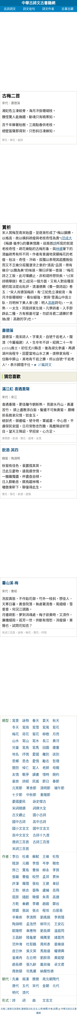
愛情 (35, 761)
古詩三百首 (41, 842)
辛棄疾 (17, 917)
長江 (45, 741)
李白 (15, 857)
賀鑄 (15, 910)
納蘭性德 (47, 971)
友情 (38, 438)
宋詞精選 (19, 808)
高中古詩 (39, 822)
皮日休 (17, 951)
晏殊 (35, 890)
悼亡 (25, 768)
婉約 (56, 775)
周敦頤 (17, 971)
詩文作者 (48, 8)
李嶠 (35, 904)
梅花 (12, 140)
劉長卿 (45, 931)
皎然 (35, 877)
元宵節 (17, 788)
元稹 (25, 863)
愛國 (35, 754)
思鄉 (15, 761)
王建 (45, 884)
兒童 (15, 748)
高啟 (51, 303)
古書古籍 (67, 8)
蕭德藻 (15, 103)
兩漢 (25, 979)
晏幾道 (59, 944)
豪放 (15, 781)
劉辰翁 (45, 958)
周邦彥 (45, 944)
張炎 (35, 910)
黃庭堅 (59, 958)
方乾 (15, 904)
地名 (15, 754)
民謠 (35, 781)
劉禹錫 (45, 917)
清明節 (45, 788)
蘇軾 (35, 857)
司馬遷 (31, 971)
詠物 (20, 632)
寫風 (45, 727)
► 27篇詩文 (43, 365)
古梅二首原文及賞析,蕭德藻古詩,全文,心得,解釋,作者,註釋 (29, 1009)
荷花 (25, 734)
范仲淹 (17, 944)
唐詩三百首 (20, 842)
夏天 (45, 721)
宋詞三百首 (8, 632)
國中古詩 (19, 822)
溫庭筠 (59, 931)
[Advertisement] (38, 50)
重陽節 (6, 438)
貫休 (56, 877)
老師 (45, 768)
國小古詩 (39, 815)
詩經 (25, 781)
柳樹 (45, 734)
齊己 (15, 870)
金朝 (45, 986)
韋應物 (31, 931)
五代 (25, 986)
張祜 (35, 884)
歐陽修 (17, 931)
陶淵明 (15, 458)
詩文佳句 (29, 8)
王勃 (15, 890)
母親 (56, 768)
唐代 (15, 986)
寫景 (15, 721)
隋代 (56, 979)
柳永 (45, 870)
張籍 (15, 877)
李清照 (31, 917)
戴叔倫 (45, 964)
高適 (56, 897)
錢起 (25, 897)
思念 (25, 761)
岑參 (45, 863)
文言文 (47, 1000)
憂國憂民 (19, 801)
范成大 (67, 238)
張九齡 (31, 964)
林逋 (59, 249)
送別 (56, 754)
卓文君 (59, 964)
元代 (56, 986)
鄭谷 (56, 904)
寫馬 (35, 748)
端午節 (59, 788)
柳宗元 (45, 924)
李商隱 (59, 917)
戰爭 (25, 775)
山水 (15, 741)
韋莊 (56, 884)
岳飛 (56, 890)
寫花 (56, 727)
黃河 (56, 741)
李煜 (35, 863)
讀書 (35, 775)
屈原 (15, 897)
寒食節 (31, 788)
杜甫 (25, 857)
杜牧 (56, 857)
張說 (25, 910)
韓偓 (35, 897)
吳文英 (31, 951)
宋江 (14, 397)
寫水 (35, 741)
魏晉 (5, 458)
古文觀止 (19, 815)
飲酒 (15, 438)
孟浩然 (31, 924)
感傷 (28, 494)
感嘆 (30, 438)
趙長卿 (17, 964)
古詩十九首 (41, 835)
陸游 (15, 863)
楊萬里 (45, 937)
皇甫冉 (17, 958)
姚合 (25, 890)
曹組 (14, 591)
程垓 (45, 910)
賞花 (4, 140)
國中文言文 (41, 828)
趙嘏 (45, 904)
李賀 (56, 870)
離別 (45, 754)
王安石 (59, 924)
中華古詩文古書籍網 (38, 3)
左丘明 (31, 958)
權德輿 (59, 951)
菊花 (12, 494)
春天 (35, 721)
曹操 (35, 870)
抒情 (44, 632)
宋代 (5, 103)
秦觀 (25, 904)
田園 (45, 748)
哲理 (56, 761)
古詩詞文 (10, 8)
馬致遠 (45, 951)
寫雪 (35, 727)
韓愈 (56, 863)
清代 (25, 993)
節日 (45, 781)
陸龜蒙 (31, 937)
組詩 (20, 140)
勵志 (45, 761)
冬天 (15, 727)
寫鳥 (25, 748)
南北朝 (47, 979)
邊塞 (56, 748)
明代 (15, 993)
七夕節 (17, 795)
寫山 (25, 741)
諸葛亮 (59, 937)
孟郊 (45, 877)
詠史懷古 (39, 801)
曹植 (25, 877)
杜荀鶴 (31, 944)
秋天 (56, 721)
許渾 (15, 884)
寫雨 (25, 727)
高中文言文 (20, 835)
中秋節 (31, 795)
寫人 (35, 768)
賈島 (25, 870)
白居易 (58, 910)
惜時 (45, 775)
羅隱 (25, 884)
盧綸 (45, 890)
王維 (45, 857)
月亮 (56, 734)
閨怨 (15, 768)
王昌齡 (17, 937)
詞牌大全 (39, 808)
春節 (56, 781)
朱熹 (45, 897)
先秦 (15, 979)
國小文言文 (20, 828)
